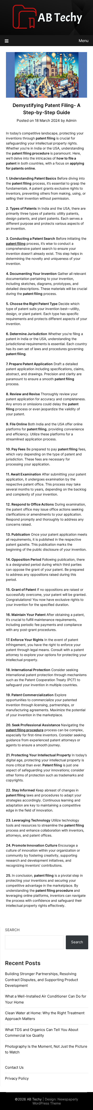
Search (12, 930)
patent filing (16, 243)
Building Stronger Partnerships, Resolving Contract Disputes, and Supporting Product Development (41, 979)
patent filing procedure (24, 730)
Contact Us (14, 1067)
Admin (71, 120)
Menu (83, 40)
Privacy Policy (17, 1078)
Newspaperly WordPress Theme (55, 1101)
